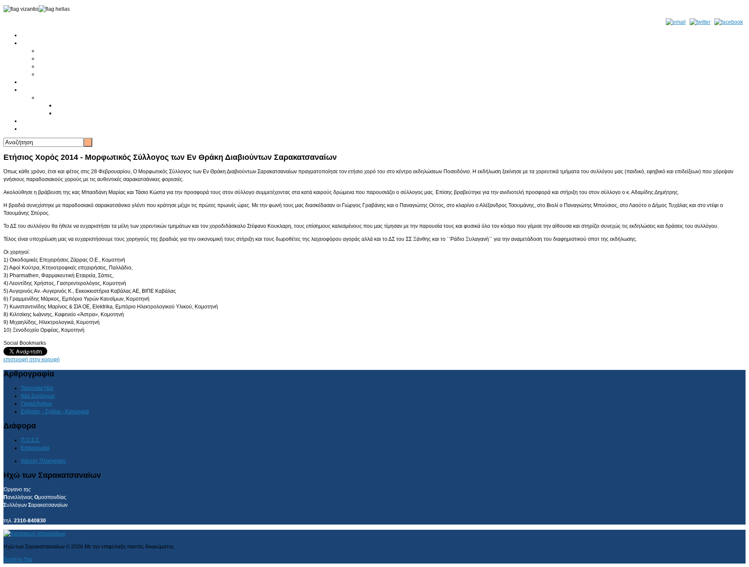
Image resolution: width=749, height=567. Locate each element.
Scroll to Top (18, 560)
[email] (676, 22)
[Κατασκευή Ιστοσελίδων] (34, 534)
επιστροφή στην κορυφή (31, 359)
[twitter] (700, 22)
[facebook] (728, 22)
